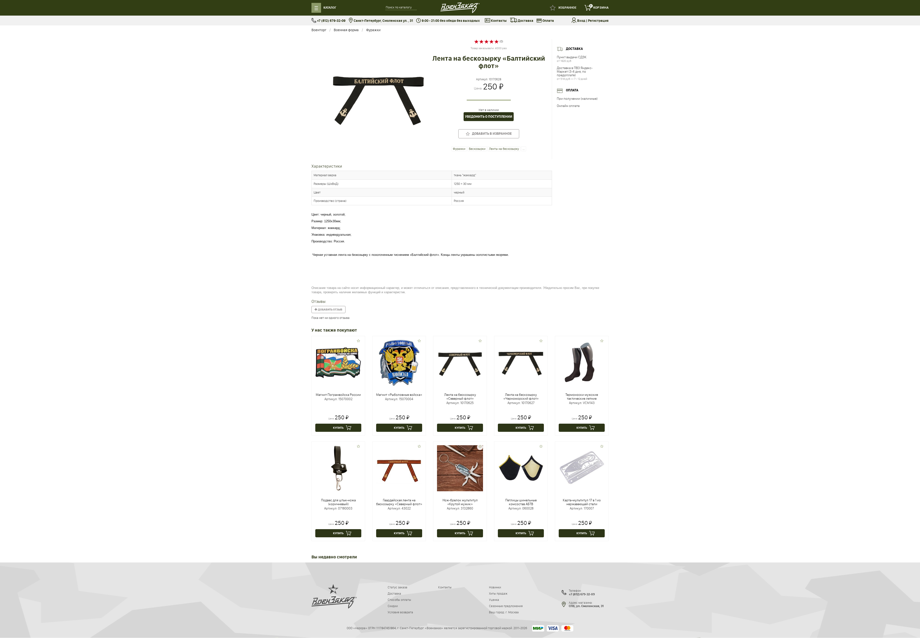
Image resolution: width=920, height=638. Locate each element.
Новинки (495, 587)
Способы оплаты (399, 600)
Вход (581, 21)
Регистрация (598, 21)
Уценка (494, 600)
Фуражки (373, 30)
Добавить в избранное (491, 134)
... (524, 149)
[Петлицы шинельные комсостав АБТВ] (521, 468)
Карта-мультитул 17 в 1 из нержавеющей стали (582, 502)
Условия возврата (400, 612)
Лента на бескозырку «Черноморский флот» (521, 396)
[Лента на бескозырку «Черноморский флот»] (521, 362)
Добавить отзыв (329, 309)
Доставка (525, 21)
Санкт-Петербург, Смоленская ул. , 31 (383, 21)
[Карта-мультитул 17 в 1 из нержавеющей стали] (582, 468)
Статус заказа (397, 587)
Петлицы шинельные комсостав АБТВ (521, 502)
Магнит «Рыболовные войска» (399, 394)
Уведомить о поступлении (488, 117)
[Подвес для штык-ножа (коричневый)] (338, 468)
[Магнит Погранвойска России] (338, 362)
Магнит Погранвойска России (338, 394)
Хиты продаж (498, 593)
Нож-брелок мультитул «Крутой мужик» (460, 502)
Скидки (393, 606)
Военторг (318, 30)
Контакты (498, 21)
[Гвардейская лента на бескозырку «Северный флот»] (399, 468)
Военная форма (346, 30)
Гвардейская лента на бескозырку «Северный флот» (399, 502)
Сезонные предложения (506, 606)
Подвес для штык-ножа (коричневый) (338, 502)
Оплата (548, 21)
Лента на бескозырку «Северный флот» (460, 396)
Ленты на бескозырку (504, 149)
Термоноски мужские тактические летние (581, 396)
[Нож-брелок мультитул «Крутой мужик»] (460, 468)
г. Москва (512, 612)
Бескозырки (477, 149)
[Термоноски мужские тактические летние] (582, 362)
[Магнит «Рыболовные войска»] (399, 362)
